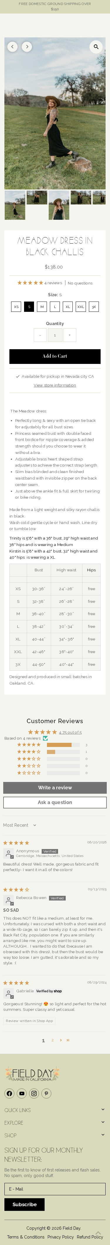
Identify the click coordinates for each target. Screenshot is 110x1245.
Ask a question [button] (55, 802)
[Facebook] (9, 1093)
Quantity (55, 323)
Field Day (71, 1228)
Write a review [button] (55, 787)
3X (94, 307)
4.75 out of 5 (70, 732)
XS (16, 307)
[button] (31, 282)
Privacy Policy (61, 1237)
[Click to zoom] (96, 47)
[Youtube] (22, 1093)
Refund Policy (90, 1237)
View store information (55, 385)
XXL (80, 307)
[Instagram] (34, 1093)
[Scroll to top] (98, 1233)
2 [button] (53, 1040)
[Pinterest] (46, 1093)
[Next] (27, 46)
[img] (16, 842)
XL (68, 307)
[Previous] (12, 46)
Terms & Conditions (26, 1237)
